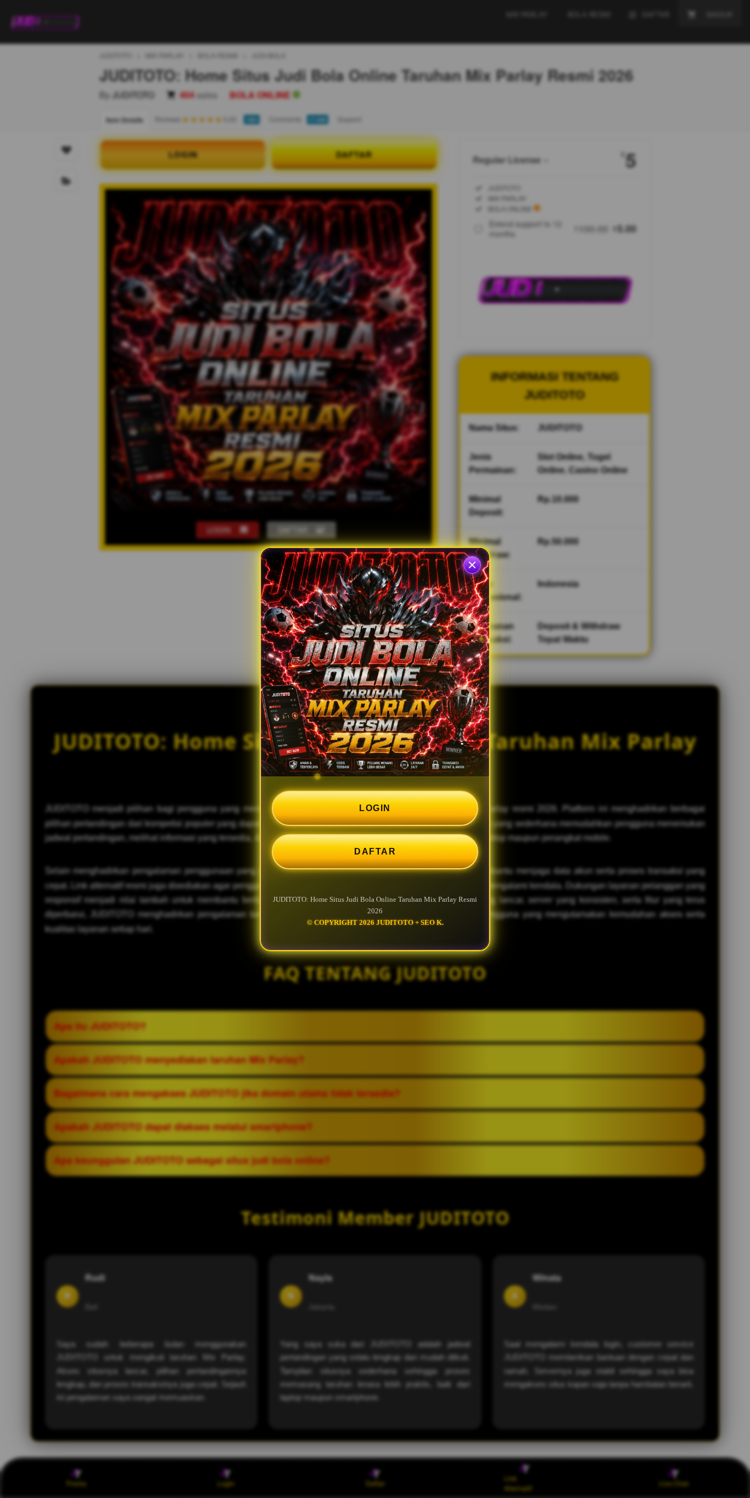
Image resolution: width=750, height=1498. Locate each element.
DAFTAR (375, 851)
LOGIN (375, 808)
